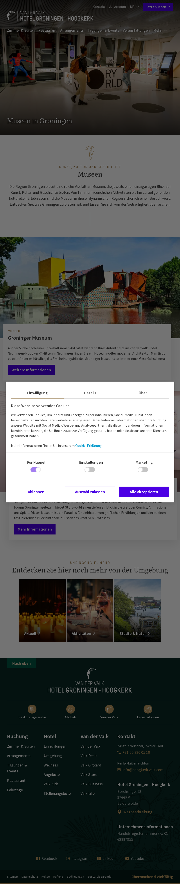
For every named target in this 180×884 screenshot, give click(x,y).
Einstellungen (91, 462)
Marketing (144, 462)
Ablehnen (36, 491)
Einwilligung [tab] (37, 392)
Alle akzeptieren (144, 491)
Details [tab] (90, 392)
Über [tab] (143, 392)
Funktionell (37, 462)
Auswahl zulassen (90, 491)
